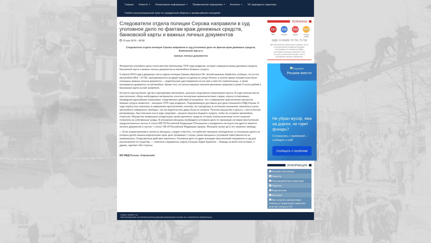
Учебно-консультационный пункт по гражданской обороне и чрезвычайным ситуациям (172, 12)
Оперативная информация (170, 4)
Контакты (235, 4)
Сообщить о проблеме (292, 151)
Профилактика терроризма (208, 4)
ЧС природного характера (261, 4)
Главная (129, 4)
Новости (143, 4)
